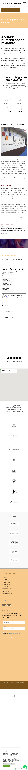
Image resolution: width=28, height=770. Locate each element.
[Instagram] (5, 605)
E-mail (4, 626)
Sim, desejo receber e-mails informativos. (11, 633)
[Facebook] (3, 605)
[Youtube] (8, 605)
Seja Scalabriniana (12, 6)
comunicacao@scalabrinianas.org (10, 600)
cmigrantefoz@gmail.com (12, 263)
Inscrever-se (14, 637)
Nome (4, 619)
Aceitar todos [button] (6, 766)
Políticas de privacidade (14, 633)
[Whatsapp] (10, 605)
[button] (25, 3)
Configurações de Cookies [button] (8, 763)
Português (19, 768)
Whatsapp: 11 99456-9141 (8, 597)
